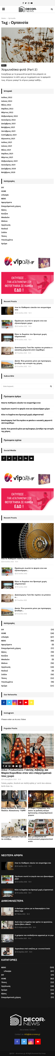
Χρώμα (4, 244)
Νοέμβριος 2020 (8, 172)
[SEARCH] (51, 386)
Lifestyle (5, 195)
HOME (3, 191)
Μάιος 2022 (6, 105)
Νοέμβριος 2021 (8, 127)
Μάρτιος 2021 (7, 157)
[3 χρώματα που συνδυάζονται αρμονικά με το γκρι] (7, 938)
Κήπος (4, 65)
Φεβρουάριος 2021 (9, 161)
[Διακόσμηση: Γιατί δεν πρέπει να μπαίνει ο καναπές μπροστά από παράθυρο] (7, 351)
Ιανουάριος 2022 (8, 120)
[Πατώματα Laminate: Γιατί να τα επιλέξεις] (14, 827)
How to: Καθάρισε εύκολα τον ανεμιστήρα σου (21, 403)
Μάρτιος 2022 (7, 112)
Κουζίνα (4, 214)
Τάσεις (4, 236)
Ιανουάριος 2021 (8, 165)
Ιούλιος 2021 (6, 142)
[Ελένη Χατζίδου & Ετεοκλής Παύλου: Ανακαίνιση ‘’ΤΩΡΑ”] (14, 798)
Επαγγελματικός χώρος (11, 206)
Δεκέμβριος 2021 (8, 124)
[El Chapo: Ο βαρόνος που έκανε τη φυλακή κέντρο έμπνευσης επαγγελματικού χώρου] (41, 798)
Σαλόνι (4, 232)
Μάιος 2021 (6, 150)
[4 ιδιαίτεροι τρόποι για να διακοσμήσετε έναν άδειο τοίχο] (7, 911)
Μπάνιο (4, 221)
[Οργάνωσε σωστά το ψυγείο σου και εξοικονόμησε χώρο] (7, 324)
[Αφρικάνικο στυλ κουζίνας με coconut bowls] (7, 952)
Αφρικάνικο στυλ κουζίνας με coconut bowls (32, 949)
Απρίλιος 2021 (7, 154)
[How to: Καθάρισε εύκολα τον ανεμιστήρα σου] (7, 311)
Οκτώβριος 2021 (8, 131)
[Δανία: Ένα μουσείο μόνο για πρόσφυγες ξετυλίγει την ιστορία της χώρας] (7, 364)
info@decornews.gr (32, 1034)
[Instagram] (31, 1041)
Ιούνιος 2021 (6, 146)
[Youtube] (38, 1041)
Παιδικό (4, 229)
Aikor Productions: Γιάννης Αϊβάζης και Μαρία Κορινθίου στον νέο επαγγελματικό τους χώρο (26, 773)
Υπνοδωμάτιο (7, 240)
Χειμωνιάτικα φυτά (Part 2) (19, 69)
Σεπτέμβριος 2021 (8, 135)
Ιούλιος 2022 (6, 97)
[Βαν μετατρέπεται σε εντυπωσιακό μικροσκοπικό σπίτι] (41, 827)
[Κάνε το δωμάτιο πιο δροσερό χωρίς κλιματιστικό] (7, 338)
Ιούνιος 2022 (6, 101)
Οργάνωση (5, 225)
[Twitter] (24, 1041)
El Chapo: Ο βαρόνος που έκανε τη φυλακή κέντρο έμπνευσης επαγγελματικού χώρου (40, 811)
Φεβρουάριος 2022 (9, 116)
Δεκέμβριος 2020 (8, 169)
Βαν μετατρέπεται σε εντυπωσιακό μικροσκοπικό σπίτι (40, 839)
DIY (2, 187)
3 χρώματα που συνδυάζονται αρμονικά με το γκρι (34, 935)
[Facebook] (17, 1041)
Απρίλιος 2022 (7, 109)
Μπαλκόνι (5, 217)
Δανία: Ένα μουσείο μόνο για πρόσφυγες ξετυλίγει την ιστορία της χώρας (33, 362)
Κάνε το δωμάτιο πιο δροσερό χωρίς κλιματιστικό (22, 415)
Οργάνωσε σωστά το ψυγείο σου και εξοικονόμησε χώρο (31, 322)
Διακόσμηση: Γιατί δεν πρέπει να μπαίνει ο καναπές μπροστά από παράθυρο (33, 348)
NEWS (3, 199)
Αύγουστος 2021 (8, 139)
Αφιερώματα (6, 202)
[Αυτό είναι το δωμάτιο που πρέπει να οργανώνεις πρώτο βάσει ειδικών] (7, 925)
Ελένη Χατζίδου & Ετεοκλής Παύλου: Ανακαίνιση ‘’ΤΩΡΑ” (13, 809)
